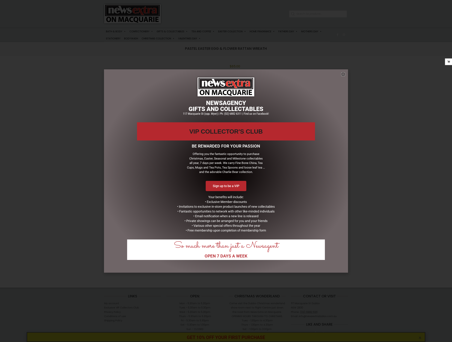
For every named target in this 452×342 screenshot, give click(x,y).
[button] (343, 74)
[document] (226, 171)
